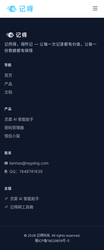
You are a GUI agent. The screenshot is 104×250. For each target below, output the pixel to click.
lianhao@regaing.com (29, 163)
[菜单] (95, 8)
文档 (8, 92)
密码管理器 (14, 127)
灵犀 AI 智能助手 (19, 119)
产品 (8, 83)
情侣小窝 (12, 135)
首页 (8, 75)
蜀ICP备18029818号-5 (52, 241)
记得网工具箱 (21, 206)
